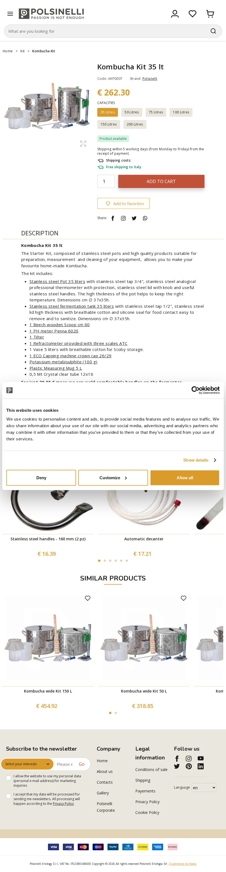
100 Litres (181, 112)
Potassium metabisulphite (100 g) (63, 361)
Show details (195, 460)
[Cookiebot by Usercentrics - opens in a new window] (195, 390)
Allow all (185, 477)
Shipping (142, 780)
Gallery (103, 792)
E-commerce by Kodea (183, 864)
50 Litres (132, 112)
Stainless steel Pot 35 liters (57, 281)
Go (82, 764)
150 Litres (109, 124)
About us (105, 771)
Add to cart (161, 181)
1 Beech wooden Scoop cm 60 (59, 324)
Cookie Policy (147, 812)
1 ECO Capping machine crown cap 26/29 (70, 355)
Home (8, 51)
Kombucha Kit (43, 51)
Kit (22, 51)
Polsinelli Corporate (106, 807)
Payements (145, 791)
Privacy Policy (63, 803)
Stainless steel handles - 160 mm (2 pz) (47, 538)
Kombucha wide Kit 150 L (48, 691)
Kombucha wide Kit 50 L (144, 691)
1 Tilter (36, 337)
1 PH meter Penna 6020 (54, 331)
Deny (41, 477)
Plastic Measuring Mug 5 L (55, 368)
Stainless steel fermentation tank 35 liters (71, 306)
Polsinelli (149, 78)
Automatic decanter (143, 538)
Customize (109, 477)
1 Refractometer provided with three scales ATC (78, 343)
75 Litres (156, 112)
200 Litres (135, 124)
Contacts (105, 782)
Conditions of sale (151, 769)
